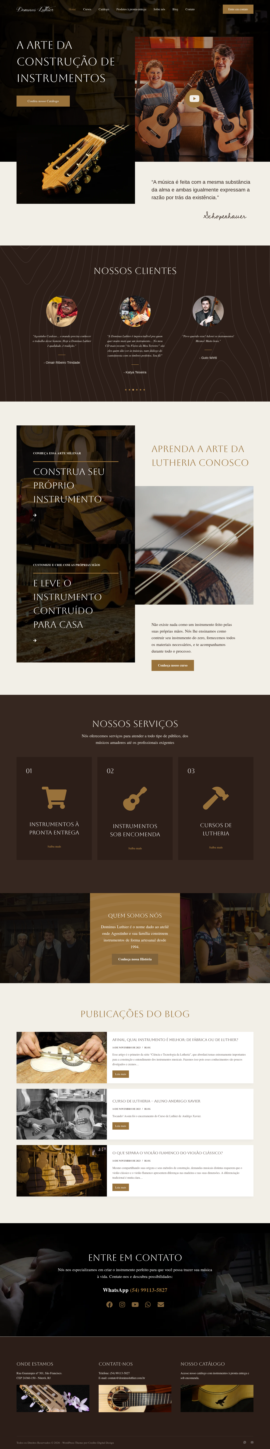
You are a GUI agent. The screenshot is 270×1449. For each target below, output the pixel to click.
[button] (126, 390)
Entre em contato (238, 9)
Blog (175, 9)
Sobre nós (159, 9)
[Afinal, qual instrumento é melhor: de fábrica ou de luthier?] (62, 1057)
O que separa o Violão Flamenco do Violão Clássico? (167, 1153)
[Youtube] (135, 1304)
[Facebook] (109, 1304)
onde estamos (35, 1364)
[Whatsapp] (147, 1304)
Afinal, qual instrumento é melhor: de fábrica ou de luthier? (175, 1040)
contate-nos (116, 1364)
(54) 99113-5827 (148, 1290)
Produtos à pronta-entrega (131, 9)
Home (72, 9)
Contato (190, 9)
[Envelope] (160, 1304)
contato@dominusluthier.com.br (126, 1378)
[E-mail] (252, 1442)
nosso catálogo (203, 1364)
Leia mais (122, 1073)
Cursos (87, 9)
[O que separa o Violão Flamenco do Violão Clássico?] (62, 1171)
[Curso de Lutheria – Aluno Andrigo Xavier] (62, 1114)
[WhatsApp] (244, 1442)
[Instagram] (122, 1304)
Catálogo (104, 9)
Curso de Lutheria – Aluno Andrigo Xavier (156, 1101)
